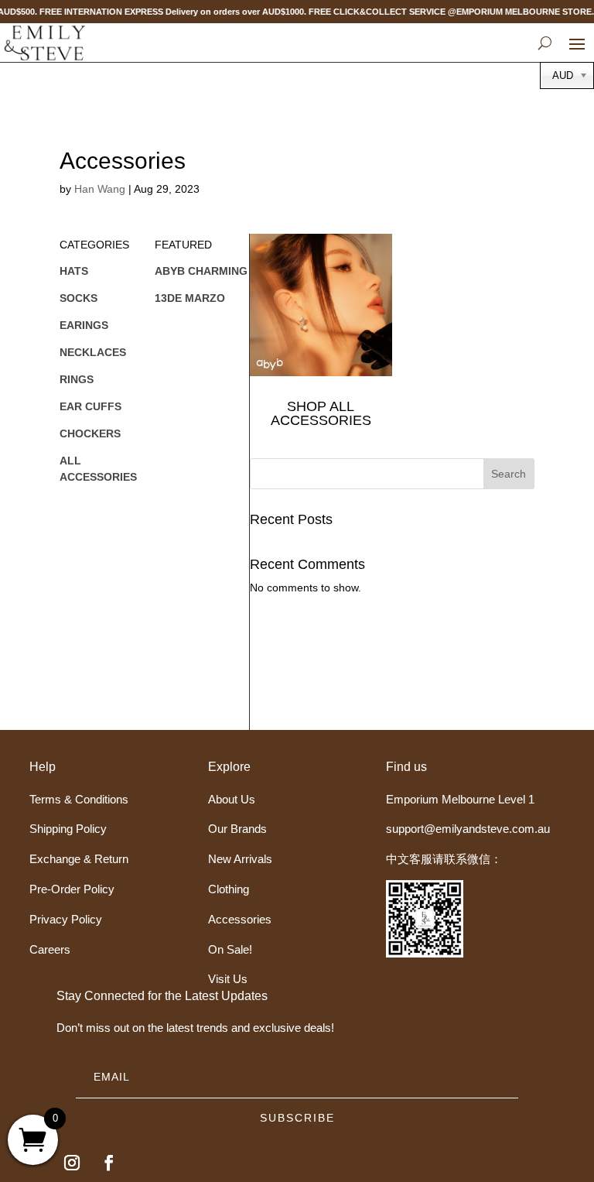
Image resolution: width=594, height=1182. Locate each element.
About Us (231, 799)
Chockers (90, 433)
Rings (77, 379)
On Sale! (230, 949)
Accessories (239, 919)
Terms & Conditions (78, 799)
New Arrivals (240, 858)
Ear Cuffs (90, 406)
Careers (49, 949)
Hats (74, 271)
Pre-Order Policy (71, 889)
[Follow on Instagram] (71, 1162)
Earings (84, 325)
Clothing (228, 889)
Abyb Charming (201, 271)
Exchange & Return (78, 858)
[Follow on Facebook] (109, 1162)
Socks (78, 298)
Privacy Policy (65, 919)
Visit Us (228, 978)
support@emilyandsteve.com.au (468, 828)
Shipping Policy (68, 828)
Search (508, 474)
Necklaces (93, 352)
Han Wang (99, 189)
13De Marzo (190, 298)
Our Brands (237, 828)
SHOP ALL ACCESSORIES (321, 413)
